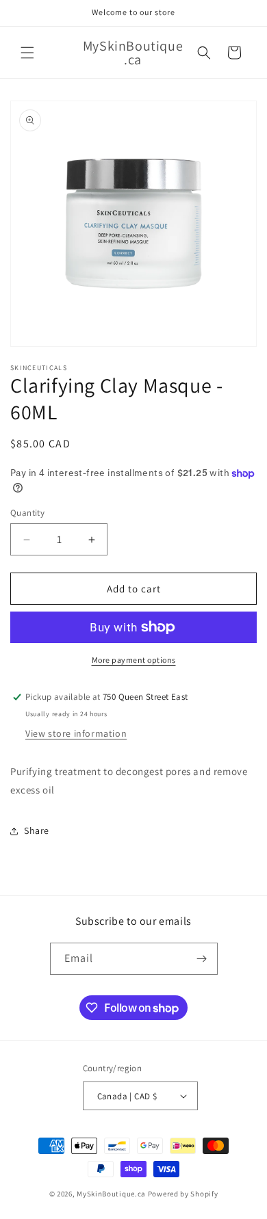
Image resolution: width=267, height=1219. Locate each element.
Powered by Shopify (183, 1193)
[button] (27, 53)
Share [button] (36, 830)
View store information (76, 733)
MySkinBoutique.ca (111, 1193)
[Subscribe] (202, 959)
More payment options (134, 660)
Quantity (27, 513)
